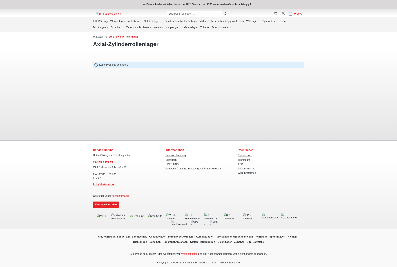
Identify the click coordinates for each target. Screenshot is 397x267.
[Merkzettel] (275, 14)
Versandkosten (189, 254)
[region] (198, 4)
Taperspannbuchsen (175, 242)
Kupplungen (207, 242)
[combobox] (194, 14)
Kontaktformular (120, 196)
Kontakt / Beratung (175, 155)
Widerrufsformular (247, 173)
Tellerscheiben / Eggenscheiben (234, 236)
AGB (240, 164)
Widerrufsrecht (246, 168)
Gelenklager (225, 242)
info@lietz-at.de (103, 184)
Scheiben (155, 242)
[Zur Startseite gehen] (108, 14)
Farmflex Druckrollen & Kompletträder (190, 236)
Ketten (194, 242)
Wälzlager (261, 236)
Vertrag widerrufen (106, 204)
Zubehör (239, 242)
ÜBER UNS (172, 164)
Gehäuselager (157, 236)
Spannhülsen (277, 236)
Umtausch (171, 160)
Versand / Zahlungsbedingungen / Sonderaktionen (193, 168)
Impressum (244, 160)
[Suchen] (225, 14)
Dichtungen (140, 242)
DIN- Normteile (255, 242)
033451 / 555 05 (103, 161)
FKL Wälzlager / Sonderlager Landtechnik (122, 236)
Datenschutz (245, 155)
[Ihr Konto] (283, 14)
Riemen (292, 236)
